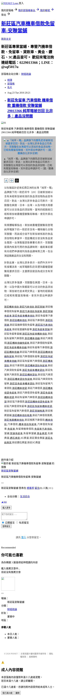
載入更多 (6, 508)
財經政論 (26, 74)
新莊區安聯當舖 (9, 470)
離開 (17, 693)
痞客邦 (30, 488)
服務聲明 (33, 657)
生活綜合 (25, 496)
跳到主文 (6, 39)
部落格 (11, 83)
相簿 (9, 80)
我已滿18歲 (7, 693)
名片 (9, 87)
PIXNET (14, 654)
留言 (37, 488)
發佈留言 (6, 526)
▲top (4, 502)
